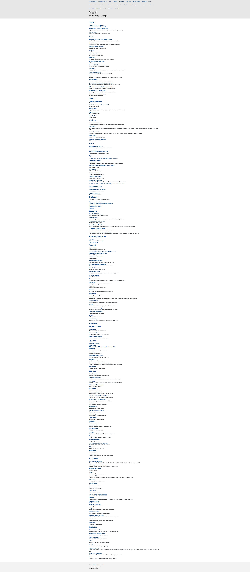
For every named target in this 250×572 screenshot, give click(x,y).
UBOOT (150, 1)
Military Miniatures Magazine (96, 515)
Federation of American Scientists (97, 139)
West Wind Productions (95, 468)
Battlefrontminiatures (94, 476)
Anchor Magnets (93, 425)
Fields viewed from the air (95, 392)
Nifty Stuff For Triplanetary (95, 205)
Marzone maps (92, 108)
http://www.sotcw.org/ (95, 537)
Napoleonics (119, 4)
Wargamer (91, 508)
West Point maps (93, 319)
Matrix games (92, 293)
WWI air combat (136, 1)
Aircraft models (151, 4)
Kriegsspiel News (93, 300)
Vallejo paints (92, 345)
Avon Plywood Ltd (93, 428)
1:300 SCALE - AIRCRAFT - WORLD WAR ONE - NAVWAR (103, 158)
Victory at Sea (92, 150)
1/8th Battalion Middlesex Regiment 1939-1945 (101, 83)
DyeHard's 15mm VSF (94, 193)
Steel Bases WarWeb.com (95, 461)
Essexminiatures (93, 486)
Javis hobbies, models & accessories (98, 443)
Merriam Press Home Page (96, 308)
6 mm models (143, 4)
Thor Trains (92, 403)
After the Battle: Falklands (95, 123)
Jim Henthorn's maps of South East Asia (99, 105)
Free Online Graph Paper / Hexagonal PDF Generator (102, 251)
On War (91, 315)
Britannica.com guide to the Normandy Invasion (101, 86)
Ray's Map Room (93, 115)
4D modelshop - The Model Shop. (97, 399)
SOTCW (91, 544)
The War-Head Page (94, 173)
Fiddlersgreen (92, 329)
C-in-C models (92, 490)
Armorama (91, 497)
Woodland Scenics (93, 454)
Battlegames (92, 522)
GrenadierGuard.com (94, 268)
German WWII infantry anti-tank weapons (99, 65)
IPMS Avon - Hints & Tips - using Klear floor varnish (102, 346)
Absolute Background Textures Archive (99, 395)
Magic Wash (92, 348)
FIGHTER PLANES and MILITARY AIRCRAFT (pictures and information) (106, 184)
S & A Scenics (92, 388)
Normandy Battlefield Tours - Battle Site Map (100, 39)
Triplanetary (92, 208)
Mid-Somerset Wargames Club (97, 533)
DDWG (90, 540)
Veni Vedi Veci (92, 366)
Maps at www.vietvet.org (95, 101)
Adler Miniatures (93, 483)
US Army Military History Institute (97, 94)
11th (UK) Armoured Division (96, 46)
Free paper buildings (94, 332)
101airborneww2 (93, 79)
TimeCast (91, 432)
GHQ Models (92, 479)
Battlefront (91, 289)
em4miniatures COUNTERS (96, 257)
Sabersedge (92, 286)
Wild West (126, 4)
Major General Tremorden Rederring (98, 28)
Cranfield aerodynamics (95, 160)
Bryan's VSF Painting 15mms (96, 355)
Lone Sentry (92, 68)
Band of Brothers (93, 43)
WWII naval (144, 1)
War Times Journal (94, 502)
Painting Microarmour (94, 343)
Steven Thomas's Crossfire (96, 224)
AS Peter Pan (92, 162)
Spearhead (91, 50)
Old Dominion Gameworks (95, 54)
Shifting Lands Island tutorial (96, 384)
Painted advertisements (95, 377)
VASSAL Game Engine (94, 271)
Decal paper (92, 359)
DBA (110, 1)
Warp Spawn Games (94, 297)
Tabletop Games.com (94, 278)
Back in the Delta (93, 112)
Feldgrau (91, 75)
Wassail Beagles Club (102, 1)
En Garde (91, 239)
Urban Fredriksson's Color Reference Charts (100, 363)
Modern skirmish (92, 4)
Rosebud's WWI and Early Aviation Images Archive (101, 165)
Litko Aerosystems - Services (96, 410)
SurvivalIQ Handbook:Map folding (97, 264)
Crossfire (115, 1)
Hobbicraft (91, 446)
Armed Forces (92, 135)
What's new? (110, 8)
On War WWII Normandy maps (96, 61)
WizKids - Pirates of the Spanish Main (98, 151)
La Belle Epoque (93, 414)
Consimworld (92, 519)
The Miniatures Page (94, 511)
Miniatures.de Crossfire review (97, 221)
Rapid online (92, 421)
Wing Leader (128, 1)
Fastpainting (92, 352)
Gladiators (91, 8)
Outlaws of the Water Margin (96, 240)
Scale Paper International (95, 336)
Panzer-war (92, 57)
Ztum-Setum (92, 126)
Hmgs (90, 557)
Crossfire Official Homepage (96, 213)
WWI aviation (92, 169)
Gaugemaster (92, 450)
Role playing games (134, 4)
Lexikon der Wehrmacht (95, 72)
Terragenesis (92, 435)
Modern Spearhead (94, 132)
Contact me (117, 8)
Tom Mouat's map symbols (95, 311)
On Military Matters (94, 275)
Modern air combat (102, 4)
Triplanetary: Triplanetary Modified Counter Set (101, 203)
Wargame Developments (95, 553)
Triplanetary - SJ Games (95, 206)
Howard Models (93, 406)
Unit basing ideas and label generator (98, 465)
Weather (91, 304)
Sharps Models (92, 417)
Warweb (91, 472)
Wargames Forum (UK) (95, 504)
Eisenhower (121, 1)
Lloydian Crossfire (93, 217)
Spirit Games (92, 282)
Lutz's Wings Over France (95, 180)
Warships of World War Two (96, 146)
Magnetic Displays (93, 373)
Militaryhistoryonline (94, 501)
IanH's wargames (92, 1)
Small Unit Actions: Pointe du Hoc (97, 90)
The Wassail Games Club (95, 530)
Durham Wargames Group (95, 260)
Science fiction (111, 4)
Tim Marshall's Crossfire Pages (97, 228)
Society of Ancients (94, 548)
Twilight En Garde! (93, 242)
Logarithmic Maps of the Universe (97, 189)
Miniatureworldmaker (94, 439)
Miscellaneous (98, 8)
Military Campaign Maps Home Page (98, 253)
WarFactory (92, 381)
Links (104, 8)
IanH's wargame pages (98, 16)
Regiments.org (92, 32)
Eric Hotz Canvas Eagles (95, 176)
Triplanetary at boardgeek (95, 202)
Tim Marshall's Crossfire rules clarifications (100, 232)
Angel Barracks (93, 248)
